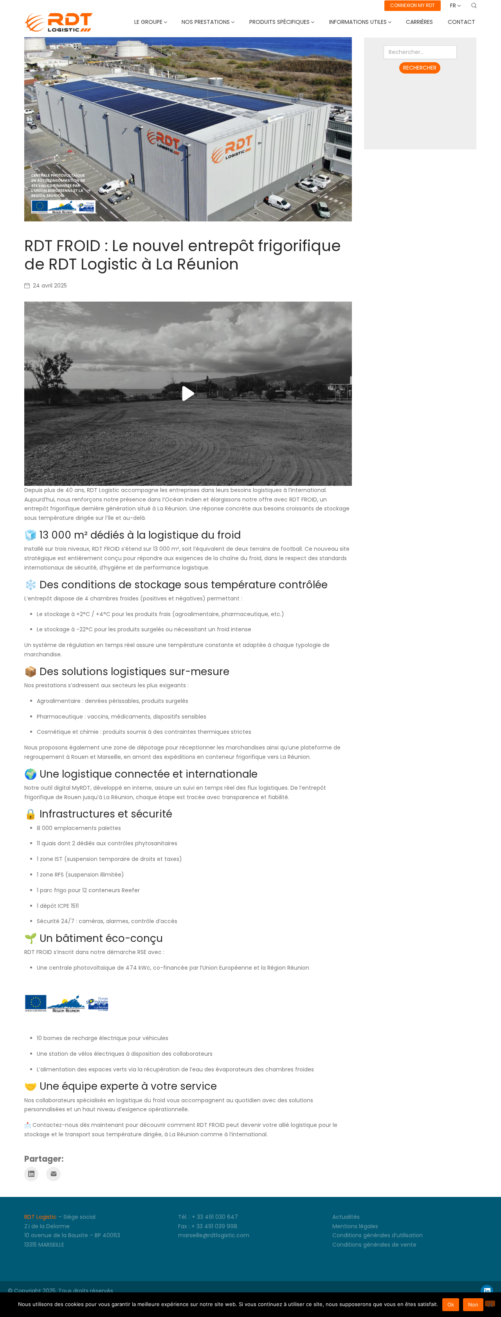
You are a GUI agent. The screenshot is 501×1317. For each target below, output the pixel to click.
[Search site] (474, 5)
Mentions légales (355, 1226)
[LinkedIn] (31, 1174)
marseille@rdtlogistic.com (213, 1235)
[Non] (490, 1303)
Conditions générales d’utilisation (377, 1235)
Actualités (346, 1217)
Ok (450, 1304)
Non (473, 1304)
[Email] (53, 1174)
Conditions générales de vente (374, 1245)
